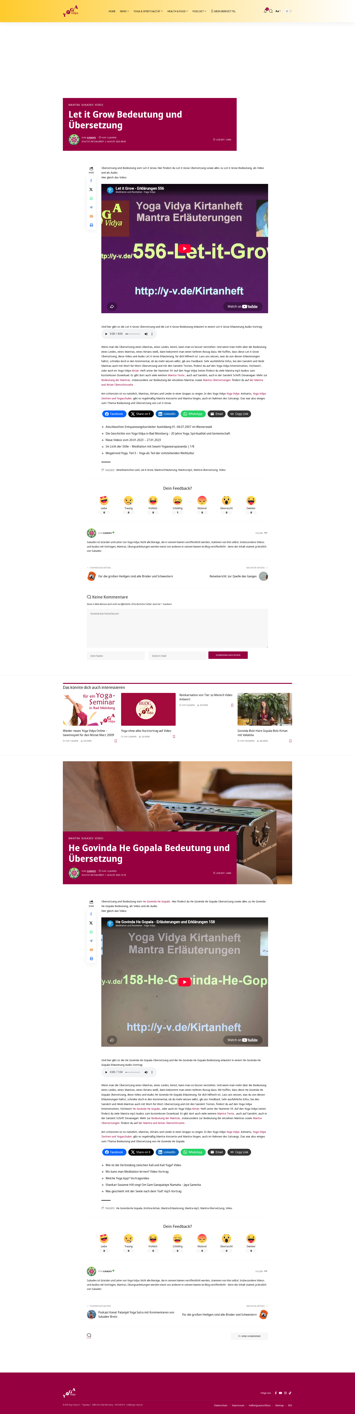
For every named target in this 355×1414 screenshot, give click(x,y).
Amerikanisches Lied (127, 470)
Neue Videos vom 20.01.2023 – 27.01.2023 (133, 440)
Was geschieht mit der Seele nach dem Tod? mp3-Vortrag (143, 1191)
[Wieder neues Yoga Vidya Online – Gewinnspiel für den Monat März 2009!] (90, 709)
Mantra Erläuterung (166, 470)
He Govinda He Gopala (156, 901)
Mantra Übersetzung (206, 470)
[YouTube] (280, 1393)
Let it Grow (147, 470)
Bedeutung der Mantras (115, 380)
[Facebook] (276, 1393)
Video (99, 105)
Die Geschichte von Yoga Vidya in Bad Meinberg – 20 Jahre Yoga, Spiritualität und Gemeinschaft (168, 433)
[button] (271, 11)
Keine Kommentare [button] (251, 1336)
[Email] (91, 216)
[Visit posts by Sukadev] (74, 139)
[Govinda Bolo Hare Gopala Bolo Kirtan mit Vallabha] (265, 709)
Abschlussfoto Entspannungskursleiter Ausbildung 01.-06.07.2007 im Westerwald (159, 427)
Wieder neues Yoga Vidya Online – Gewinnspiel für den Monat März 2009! (88, 733)
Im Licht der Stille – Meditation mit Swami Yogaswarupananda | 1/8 (150, 446)
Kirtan (135, 370)
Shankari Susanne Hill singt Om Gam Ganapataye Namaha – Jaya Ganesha (153, 1185)
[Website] (266, 533)
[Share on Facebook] (91, 180)
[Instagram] (285, 1393)
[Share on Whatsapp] (91, 198)
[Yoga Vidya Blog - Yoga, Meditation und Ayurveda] (70, 11)
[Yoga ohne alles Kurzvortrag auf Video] (148, 709)
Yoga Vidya (232, 393)
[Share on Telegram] (91, 207)
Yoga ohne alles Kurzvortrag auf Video (146, 731)
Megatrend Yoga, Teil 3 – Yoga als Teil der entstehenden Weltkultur (150, 453)
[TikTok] (290, 1393)
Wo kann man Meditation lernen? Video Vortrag (137, 1172)
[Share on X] (91, 189)
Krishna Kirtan (152, 1208)
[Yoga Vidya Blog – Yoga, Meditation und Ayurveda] (69, 1393)
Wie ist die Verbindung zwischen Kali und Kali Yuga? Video (143, 1165)
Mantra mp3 (185, 470)
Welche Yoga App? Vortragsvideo (127, 1178)
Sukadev (87, 105)
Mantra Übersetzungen (217, 380)
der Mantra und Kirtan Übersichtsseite (161, 1123)
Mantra (74, 105)
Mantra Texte (176, 375)
